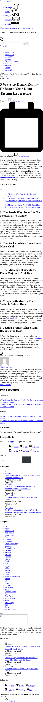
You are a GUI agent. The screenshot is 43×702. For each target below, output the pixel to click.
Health (7, 572)
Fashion (8, 552)
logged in (13, 441)
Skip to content (5, 1)
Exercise (8, 550)
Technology (9, 603)
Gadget (7, 566)
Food (7, 561)
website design (10, 609)
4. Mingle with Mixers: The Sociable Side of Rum (23, 205)
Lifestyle (8, 585)
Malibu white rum (7, 177)
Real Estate (9, 596)
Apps (7, 528)
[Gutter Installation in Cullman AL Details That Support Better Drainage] (9, 473)
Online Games (10, 592)
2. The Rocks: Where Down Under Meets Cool (22, 198)
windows (38, 338)
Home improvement (12, 576)
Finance (8, 557)
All (8, 78)
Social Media (10, 598)
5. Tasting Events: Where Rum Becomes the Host (23, 207)
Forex (7, 563)
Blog (6, 537)
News (7, 590)
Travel (7, 607)
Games (7, 570)
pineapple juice (13, 318)
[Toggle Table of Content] (2, 190)
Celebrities (9, 542)
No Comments (23, 156)
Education (8, 546)
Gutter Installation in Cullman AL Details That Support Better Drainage (22, 476)
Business (8, 539)
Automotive (9, 533)
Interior (7, 579)
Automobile (9, 531)
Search (3, 455)
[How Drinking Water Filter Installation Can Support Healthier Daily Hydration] (9, 484)
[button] (23, 44)
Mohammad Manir (7, 367)
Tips (6, 605)
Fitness (7, 559)
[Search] (26, 459)
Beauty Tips (9, 535)
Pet (6, 594)
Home (7, 574)
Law (6, 581)
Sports (7, 600)
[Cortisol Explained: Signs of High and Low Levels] (9, 495)
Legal (7, 583)
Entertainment (10, 548)
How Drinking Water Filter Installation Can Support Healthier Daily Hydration (21, 487)
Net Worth (9, 587)
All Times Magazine (25, 28)
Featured (8, 555)
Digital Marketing (11, 544)
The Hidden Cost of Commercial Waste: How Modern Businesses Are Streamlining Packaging (23, 511)
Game (7, 568)
